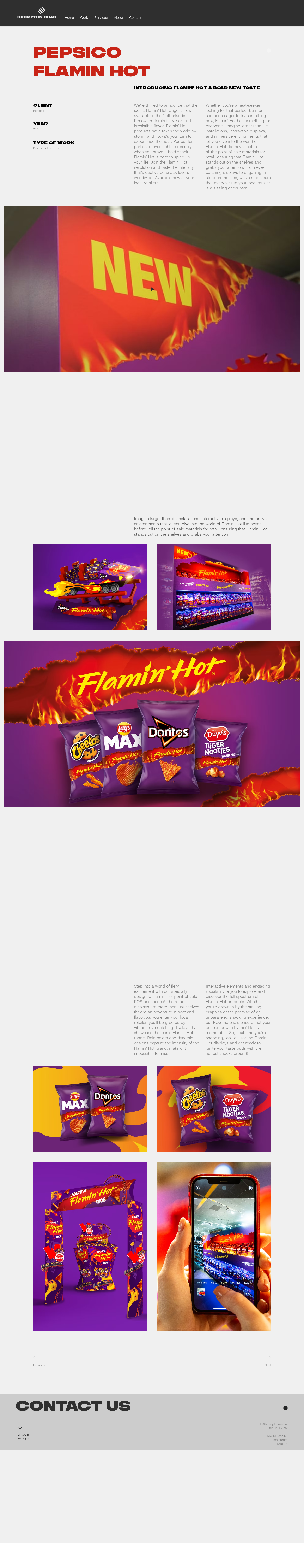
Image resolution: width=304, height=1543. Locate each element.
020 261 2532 (278, 1428)
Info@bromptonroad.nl (272, 1424)
